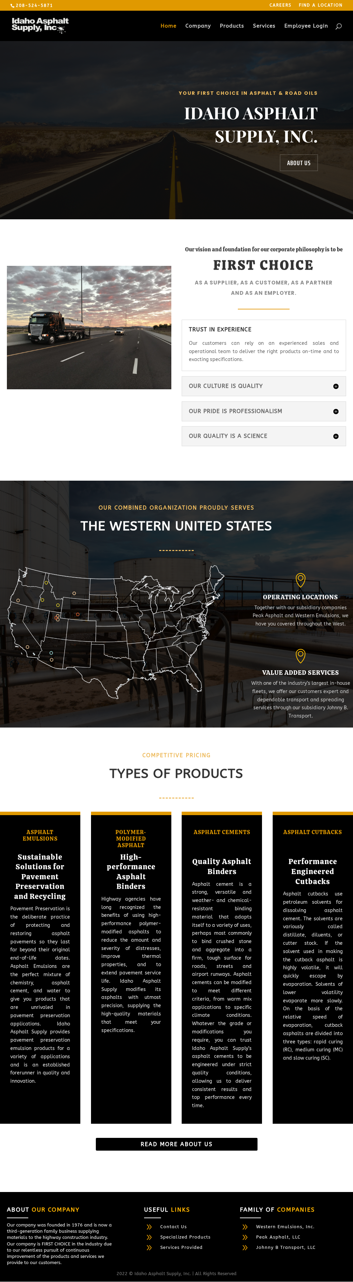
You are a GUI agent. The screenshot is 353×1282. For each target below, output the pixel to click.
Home (168, 26)
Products (232, 26)
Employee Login (306, 26)
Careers (281, 5)
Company (198, 26)
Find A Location (321, 5)
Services (264, 26)
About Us (299, 162)
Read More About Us (177, 1144)
